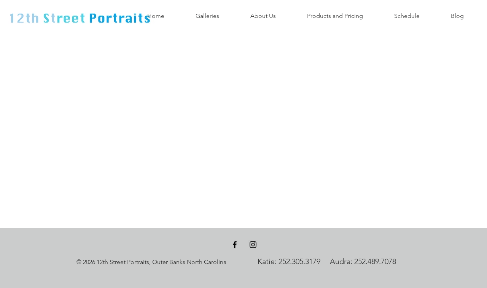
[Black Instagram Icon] (253, 244)
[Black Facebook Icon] (234, 244)
